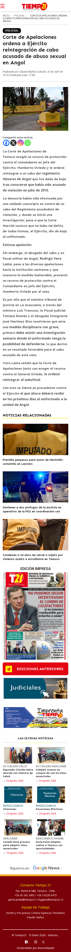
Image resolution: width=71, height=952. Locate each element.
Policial (20, 15)
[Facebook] (6, 143)
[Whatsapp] (27, 143)
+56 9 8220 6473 (47, 895)
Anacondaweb (46, 948)
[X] (13, 143)
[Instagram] (20, 143)
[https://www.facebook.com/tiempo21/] (26, 941)
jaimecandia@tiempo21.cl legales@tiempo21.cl (35, 899)
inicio (6, 15)
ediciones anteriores (40, 669)
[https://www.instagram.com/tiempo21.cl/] (35, 941)
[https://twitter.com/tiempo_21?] (44, 941)
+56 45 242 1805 (25, 895)
